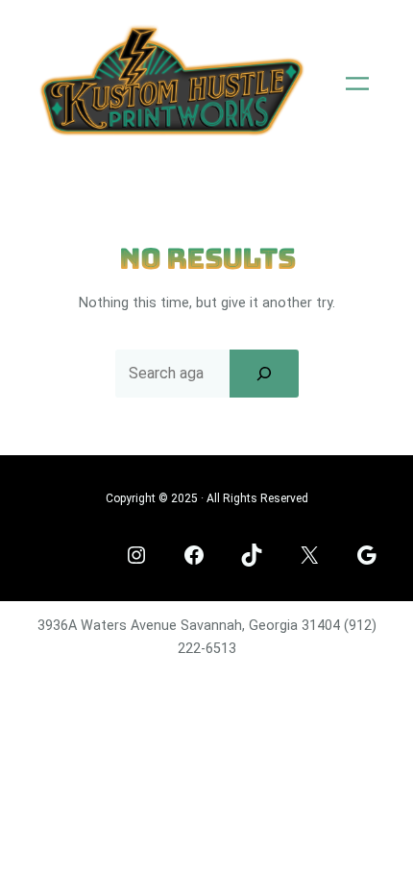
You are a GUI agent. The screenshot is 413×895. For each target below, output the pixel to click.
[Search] (264, 374)
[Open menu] (357, 83)
